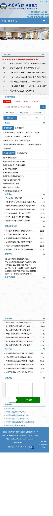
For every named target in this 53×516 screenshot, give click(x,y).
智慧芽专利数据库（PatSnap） (14, 144)
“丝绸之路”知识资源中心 (11, 187)
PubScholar (7, 136)
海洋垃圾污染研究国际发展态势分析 (20, 265)
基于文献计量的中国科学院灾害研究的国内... (23, 271)
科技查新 (38, 113)
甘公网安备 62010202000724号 (18, 447)
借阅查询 (25, 113)
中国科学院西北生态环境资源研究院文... (20, 353)
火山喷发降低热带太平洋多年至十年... (19, 242)
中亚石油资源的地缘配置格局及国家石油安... (23, 262)
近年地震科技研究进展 (14, 198)
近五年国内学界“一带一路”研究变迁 (18, 213)
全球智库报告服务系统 (11, 184)
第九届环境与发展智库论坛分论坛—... (19, 326)
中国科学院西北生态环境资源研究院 (20, 422)
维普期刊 (20, 132)
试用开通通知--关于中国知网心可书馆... (20, 372)
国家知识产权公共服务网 (16, 425)
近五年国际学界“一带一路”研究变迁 (18, 217)
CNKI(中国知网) (9, 132)
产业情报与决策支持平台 (12, 180)
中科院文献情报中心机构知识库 (14, 165)
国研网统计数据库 (34, 144)
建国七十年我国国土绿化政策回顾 (18, 221)
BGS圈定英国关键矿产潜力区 (16, 234)
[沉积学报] (25, 391)
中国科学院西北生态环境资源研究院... (19, 322)
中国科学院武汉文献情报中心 (17, 419)
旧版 (47, 1)
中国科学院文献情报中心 (16, 412)
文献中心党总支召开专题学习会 (22, 91)
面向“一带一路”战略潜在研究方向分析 (20, 274)
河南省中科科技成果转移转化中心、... (19, 337)
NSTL (38, 118)
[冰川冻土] (11, 391)
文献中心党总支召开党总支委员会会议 (25, 68)
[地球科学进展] (38, 391)
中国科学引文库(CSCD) (22, 136)
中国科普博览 (25, 140)
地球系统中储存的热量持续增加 (17, 246)
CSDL (24, 118)
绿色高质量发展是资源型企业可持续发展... (21, 209)
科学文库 (29, 132)
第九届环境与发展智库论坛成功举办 (20, 59)
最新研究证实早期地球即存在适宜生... (19, 238)
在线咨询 (11, 113)
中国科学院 (10, 409)
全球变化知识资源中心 (11, 172)
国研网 (36, 132)
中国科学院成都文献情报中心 (17, 415)
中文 (41, 1)
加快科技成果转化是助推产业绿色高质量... (21, 206)
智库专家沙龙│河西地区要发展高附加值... (21, 202)
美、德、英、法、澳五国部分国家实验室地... (23, 268)
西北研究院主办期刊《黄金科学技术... (19, 334)
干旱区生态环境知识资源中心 (13, 176)
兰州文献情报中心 (10, 21)
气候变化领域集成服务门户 (12, 191)
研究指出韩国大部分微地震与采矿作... (19, 231)
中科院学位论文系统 (10, 140)
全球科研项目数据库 (10, 169)
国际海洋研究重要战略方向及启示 (19, 259)
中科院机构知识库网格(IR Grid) (14, 161)
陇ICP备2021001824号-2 (43, 444)
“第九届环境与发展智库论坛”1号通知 (19, 357)
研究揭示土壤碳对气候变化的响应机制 (20, 249)
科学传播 (28, 400)
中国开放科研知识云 (10, 158)
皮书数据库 (7, 148)
